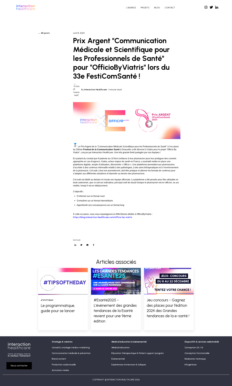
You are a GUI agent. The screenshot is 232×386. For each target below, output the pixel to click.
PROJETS (145, 7)
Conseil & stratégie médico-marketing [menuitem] (71, 347)
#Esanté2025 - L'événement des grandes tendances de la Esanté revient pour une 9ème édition (115, 310)
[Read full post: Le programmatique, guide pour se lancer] (63, 281)
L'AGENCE (131, 7)
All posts (45, 33)
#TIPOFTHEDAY (47, 300)
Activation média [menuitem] (60, 370)
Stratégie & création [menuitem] (62, 341)
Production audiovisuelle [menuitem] (64, 364)
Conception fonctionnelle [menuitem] (197, 353)
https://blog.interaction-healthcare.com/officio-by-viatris (102, 217)
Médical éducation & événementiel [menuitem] (129, 341)
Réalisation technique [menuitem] (195, 359)
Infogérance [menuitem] (191, 364)
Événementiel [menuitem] (118, 359)
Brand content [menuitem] (59, 359)
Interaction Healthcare (95, 89)
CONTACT (170, 7)
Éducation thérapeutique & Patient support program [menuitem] (137, 353)
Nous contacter (19, 365)
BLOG (157, 7)
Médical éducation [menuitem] (120, 347)
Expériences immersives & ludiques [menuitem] (128, 364)
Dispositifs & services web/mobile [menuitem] (202, 341)
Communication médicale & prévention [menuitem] (71, 353)
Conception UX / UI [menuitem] (194, 347)
